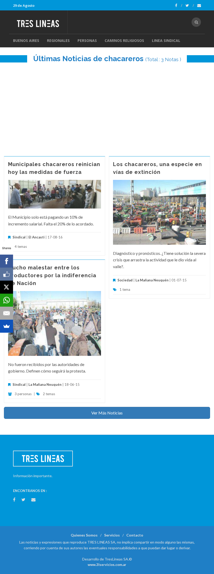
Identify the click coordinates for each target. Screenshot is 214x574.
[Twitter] (190, 5)
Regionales (58, 40)
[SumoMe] (6, 326)
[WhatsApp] (6, 300)
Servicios (112, 535)
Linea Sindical (166, 40)
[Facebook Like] (6, 274)
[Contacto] (199, 5)
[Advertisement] (107, 106)
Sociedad (125, 280)
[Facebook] (178, 5)
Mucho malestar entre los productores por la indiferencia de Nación (52, 275)
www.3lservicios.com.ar (107, 565)
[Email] (6, 313)
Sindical (19, 237)
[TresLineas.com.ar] (40, 22)
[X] (6, 287)
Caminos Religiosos (124, 40)
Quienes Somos (84, 535)
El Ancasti (36, 237)
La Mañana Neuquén (152, 280)
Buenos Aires (26, 40)
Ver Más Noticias (107, 412)
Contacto (134, 535)
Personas (87, 40)
